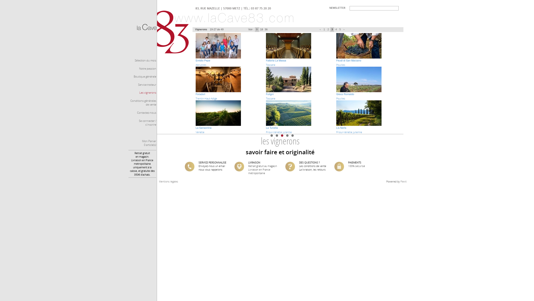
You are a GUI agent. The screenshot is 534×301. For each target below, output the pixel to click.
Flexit (403, 181)
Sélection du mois (145, 60)
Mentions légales (168, 181)
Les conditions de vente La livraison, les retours (312, 167)
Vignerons (201, 29)
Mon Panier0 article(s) (149, 143)
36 (266, 29)
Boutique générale (145, 76)
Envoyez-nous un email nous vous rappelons (212, 167)
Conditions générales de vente (143, 103)
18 (261, 29)
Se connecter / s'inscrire (147, 123)
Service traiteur (147, 85)
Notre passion (147, 68)
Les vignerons (147, 92)
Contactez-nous (146, 113)
